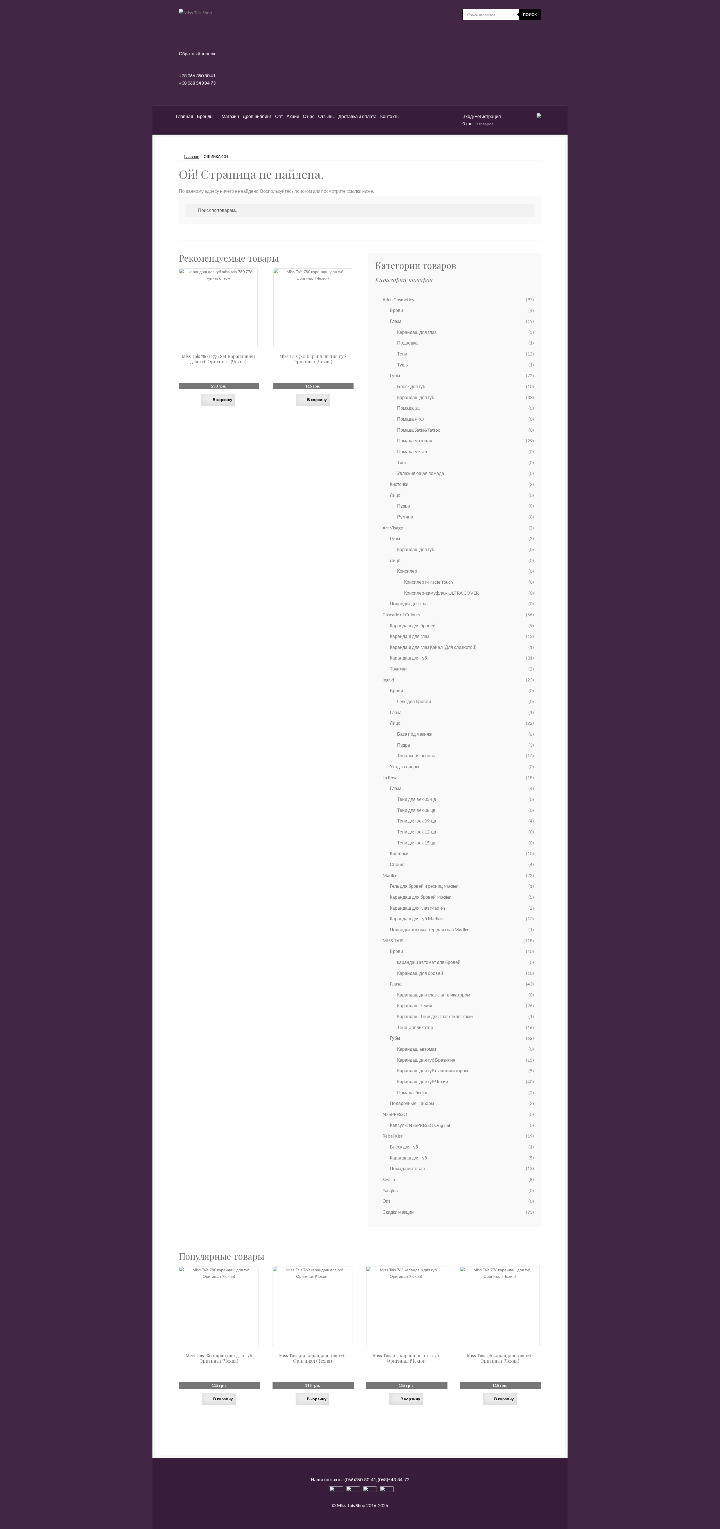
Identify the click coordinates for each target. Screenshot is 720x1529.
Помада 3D (408, 408)
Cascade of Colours (401, 614)
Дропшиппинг (257, 116)
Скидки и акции (398, 1212)
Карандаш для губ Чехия (422, 1081)
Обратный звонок (197, 53)
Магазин (230, 116)
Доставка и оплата (357, 116)
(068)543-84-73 (393, 1479)
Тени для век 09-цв (416, 820)
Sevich (388, 1179)
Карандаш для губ (415, 397)
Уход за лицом (404, 766)
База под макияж (414, 734)
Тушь (402, 364)
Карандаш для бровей (413, 625)
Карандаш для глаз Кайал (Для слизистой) (433, 647)
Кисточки (399, 484)
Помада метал (412, 451)
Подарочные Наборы (412, 1103)
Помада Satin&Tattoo (418, 429)
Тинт (402, 462)
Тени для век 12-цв (416, 831)
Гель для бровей (414, 701)
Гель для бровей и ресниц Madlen (424, 886)
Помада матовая (414, 440)
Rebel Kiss (392, 1135)
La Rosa (389, 777)
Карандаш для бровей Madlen (420, 897)
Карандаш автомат (416, 1049)
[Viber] (387, 1493)
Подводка (407, 342)
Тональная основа (416, 755)
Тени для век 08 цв (416, 810)
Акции (293, 116)
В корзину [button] (222, 399)
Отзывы (326, 116)
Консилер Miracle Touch (428, 582)
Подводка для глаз (409, 603)
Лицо (395, 495)
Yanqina (390, 1190)
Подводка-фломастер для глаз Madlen (429, 929)
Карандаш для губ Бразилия (426, 1060)
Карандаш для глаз (416, 332)
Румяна (405, 516)
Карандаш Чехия (414, 1005)
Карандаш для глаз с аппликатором (433, 994)
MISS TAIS (392, 940)
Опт (279, 116)
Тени (402, 353)
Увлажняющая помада (420, 473)
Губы (395, 375)
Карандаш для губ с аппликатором (432, 1070)
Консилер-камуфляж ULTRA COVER (441, 592)
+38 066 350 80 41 (197, 75)
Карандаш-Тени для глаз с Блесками (435, 1016)
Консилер (407, 571)
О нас (308, 116)
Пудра (403, 505)
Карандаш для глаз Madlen (417, 907)
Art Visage (392, 527)
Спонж (397, 864)
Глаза (396, 321)
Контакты (390, 116)
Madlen (389, 875)
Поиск (530, 14)
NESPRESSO (394, 1114)
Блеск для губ (411, 386)
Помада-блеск (412, 1092)
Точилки (398, 668)
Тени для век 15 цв (416, 842)
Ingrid (388, 679)
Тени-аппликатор (415, 1027)
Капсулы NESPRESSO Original (420, 1125)
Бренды (205, 116)
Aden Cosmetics (398, 299)
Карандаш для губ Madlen (416, 918)
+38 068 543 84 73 (197, 82)
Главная (184, 116)
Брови (396, 310)
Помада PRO (410, 419)
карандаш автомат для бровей (428, 962)
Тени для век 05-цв (416, 799)
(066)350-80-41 (360, 1479)
